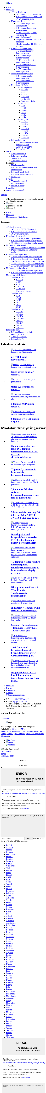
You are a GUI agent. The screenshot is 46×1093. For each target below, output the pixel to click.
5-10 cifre (25, 96)
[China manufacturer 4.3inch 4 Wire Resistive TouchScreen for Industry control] (25, 582)
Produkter (10, 10)
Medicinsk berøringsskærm (22, 174)
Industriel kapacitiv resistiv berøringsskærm (27, 143)
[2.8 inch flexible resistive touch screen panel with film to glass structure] (25, 484)
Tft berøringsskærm (31, 731)
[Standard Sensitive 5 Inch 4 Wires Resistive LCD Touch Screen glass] (25, 620)
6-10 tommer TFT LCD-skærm (29, 16)
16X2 (23, 110)
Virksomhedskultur (19, 160)
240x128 (25, 138)
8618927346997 (7, 756)
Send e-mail (6, 751)
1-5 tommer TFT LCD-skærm (28, 14)
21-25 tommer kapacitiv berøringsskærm (26, 65)
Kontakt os (10, 188)
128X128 (25, 128)
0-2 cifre (24, 90)
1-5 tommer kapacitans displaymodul (25, 24)
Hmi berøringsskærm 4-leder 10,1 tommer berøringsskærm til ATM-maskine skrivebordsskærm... (24, 452)
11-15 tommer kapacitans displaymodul (26, 33)
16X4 (23, 112)
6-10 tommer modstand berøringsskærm (25, 77)
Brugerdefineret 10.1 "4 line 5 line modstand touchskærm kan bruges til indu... (25, 676)
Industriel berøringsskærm (11, 731)
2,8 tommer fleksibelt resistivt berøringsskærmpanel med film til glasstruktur (25, 493)
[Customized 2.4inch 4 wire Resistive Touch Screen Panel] (25, 464)
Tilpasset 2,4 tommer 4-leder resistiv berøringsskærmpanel (23, 472)
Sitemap (15, 729)
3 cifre (24, 92)
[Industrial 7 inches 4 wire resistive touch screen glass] (25, 603)
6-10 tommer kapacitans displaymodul (26, 29)
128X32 (24, 124)
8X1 (23, 106)
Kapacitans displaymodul (21, 21)
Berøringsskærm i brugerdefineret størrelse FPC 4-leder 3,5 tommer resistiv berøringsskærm (24, 538)
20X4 (23, 117)
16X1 (23, 108)
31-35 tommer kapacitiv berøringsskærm (26, 70)
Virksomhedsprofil (18, 154)
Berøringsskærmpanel (16, 734)
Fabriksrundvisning (19, 156)
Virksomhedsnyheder (19, 181)
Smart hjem (15, 176)
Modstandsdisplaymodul (21, 37)
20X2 (23, 115)
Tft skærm (5, 736)
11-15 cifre (25, 99)
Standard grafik (22, 119)
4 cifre (24, 94)
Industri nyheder (17, 186)
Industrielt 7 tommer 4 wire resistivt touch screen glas (25, 609)
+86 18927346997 (20, 699)
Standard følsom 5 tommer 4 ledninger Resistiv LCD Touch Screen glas (25, 628)
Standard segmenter (24, 87)
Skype (3, 754)
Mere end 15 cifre (28, 101)
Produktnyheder (17, 183)
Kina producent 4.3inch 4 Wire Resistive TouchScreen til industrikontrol (24, 591)
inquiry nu (5, 718)
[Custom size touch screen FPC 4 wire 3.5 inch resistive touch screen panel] (25, 529)
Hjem (8, 7)
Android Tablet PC (24, 147)
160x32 (24, 131)
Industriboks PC (22, 149)
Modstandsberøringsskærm (22, 74)
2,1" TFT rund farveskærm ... (19, 358)
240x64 (24, 135)
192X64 (24, 133)
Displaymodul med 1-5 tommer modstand (28, 247)
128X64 (24, 126)
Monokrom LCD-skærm (21, 85)
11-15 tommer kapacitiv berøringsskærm (25, 61)
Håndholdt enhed (18, 165)
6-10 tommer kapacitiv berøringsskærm (25, 56)
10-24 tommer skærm (25, 19)
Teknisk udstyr (17, 158)
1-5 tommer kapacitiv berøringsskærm (24, 52)
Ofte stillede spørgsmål (15, 190)
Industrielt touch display (21, 172)
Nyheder (9, 179)
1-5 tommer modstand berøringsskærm (25, 81)
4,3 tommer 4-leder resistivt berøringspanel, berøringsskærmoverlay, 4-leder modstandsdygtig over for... (25, 567)
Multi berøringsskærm (35, 734)
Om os (9, 151)
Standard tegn (21, 103)
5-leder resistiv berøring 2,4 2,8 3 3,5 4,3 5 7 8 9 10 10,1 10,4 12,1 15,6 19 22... (25, 515)
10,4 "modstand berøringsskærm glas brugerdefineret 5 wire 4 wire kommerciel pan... (23, 651)
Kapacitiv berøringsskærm (21, 48)
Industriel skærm (18, 140)
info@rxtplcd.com (20, 701)
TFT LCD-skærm (18, 12)
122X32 (24, 122)
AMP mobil (24, 729)
